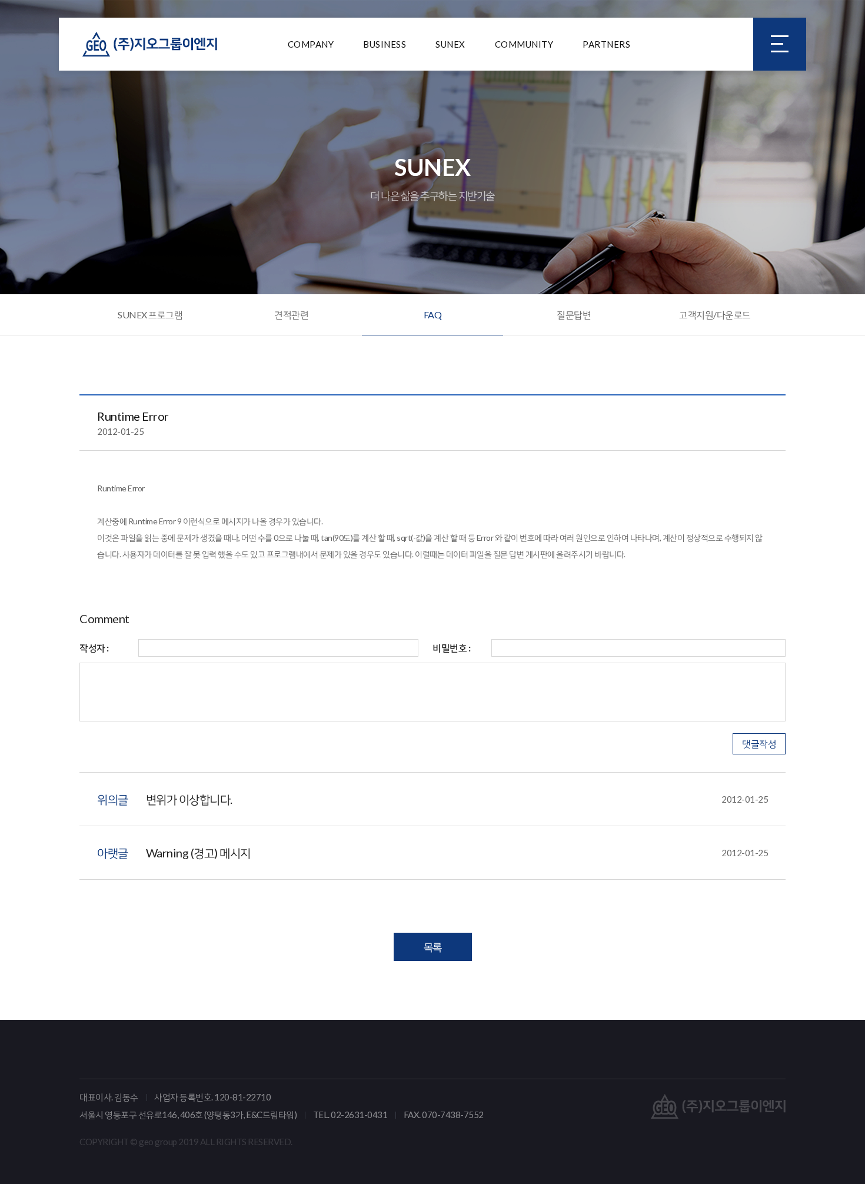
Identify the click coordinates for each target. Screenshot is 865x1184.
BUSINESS (384, 44)
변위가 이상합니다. (457, 799)
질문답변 (574, 314)
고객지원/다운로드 (715, 314)
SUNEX (450, 44)
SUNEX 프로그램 (150, 314)
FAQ (433, 314)
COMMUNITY (524, 44)
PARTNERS (606, 44)
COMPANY (311, 44)
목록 (433, 946)
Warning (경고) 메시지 (457, 853)
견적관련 (291, 314)
